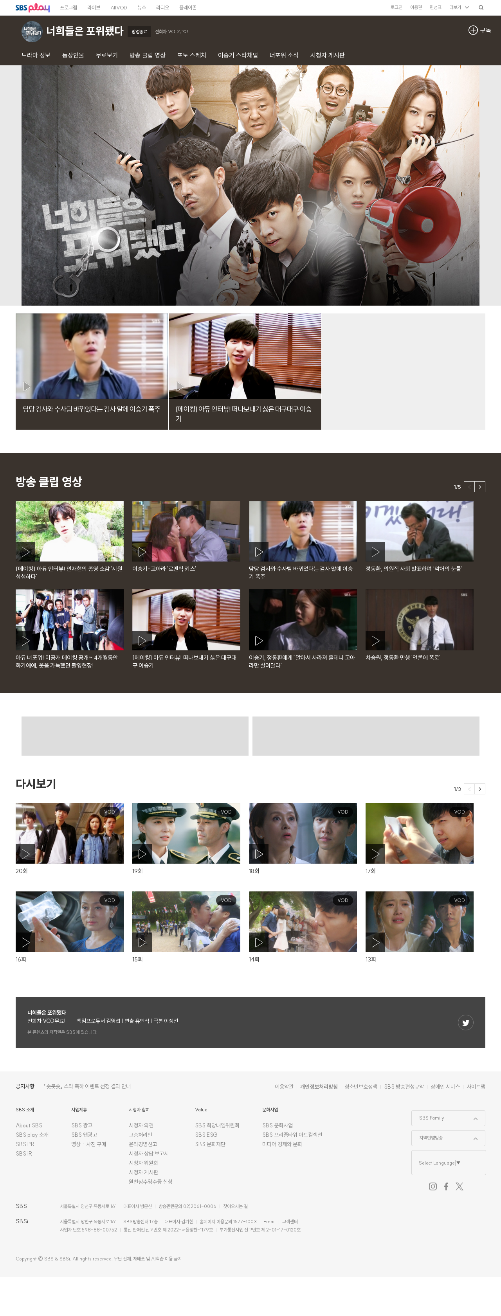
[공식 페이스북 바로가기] (446, 1186)
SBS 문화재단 (210, 1144)
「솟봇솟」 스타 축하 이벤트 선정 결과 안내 (87, 1086)
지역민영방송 (427, 1136)
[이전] (469, 486)
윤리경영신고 (143, 1144)
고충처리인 (140, 1134)
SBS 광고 (81, 1125)
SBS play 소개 (32, 1134)
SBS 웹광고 (84, 1134)
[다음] (479, 486)
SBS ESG (206, 1134)
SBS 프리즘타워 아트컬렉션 (292, 1134)
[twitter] (466, 1022)
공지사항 (25, 1086)
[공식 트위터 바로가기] (459, 1186)
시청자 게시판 (143, 1172)
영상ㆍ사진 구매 (88, 1144)
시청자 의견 (141, 1125)
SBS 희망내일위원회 (217, 1125)
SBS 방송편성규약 (404, 1086)
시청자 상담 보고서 (149, 1153)
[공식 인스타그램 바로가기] (433, 1186)
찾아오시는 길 (235, 1206)
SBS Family (428, 1116)
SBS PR (25, 1144)
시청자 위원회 (143, 1163)
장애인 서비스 (445, 1086)
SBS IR (24, 1153)
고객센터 (290, 1221)
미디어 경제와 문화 (282, 1144)
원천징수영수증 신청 (150, 1181)
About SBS (29, 1125)
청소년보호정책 (360, 1086)
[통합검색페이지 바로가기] (481, 7)
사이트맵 (476, 1086)
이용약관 (284, 1086)
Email (269, 1221)
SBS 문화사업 (277, 1125)
